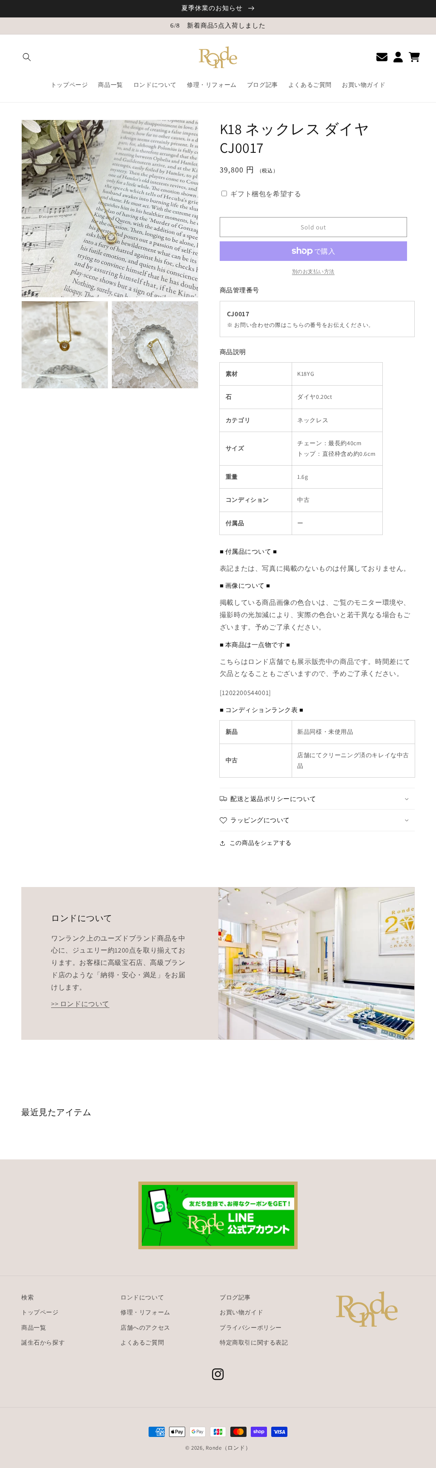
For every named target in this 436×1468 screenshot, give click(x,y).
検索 (27, 1297)
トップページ (40, 1312)
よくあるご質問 (142, 1342)
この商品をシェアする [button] (260, 843)
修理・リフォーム (145, 1312)
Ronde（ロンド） (228, 1447)
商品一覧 (33, 1327)
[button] (26, 57)
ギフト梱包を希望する (265, 193)
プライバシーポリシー (251, 1327)
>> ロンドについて (80, 1003)
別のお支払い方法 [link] (313, 271)
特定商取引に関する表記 (254, 1342)
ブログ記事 (235, 1297)
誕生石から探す (43, 1342)
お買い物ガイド (241, 1312)
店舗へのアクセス (145, 1327)
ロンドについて (142, 1297)
